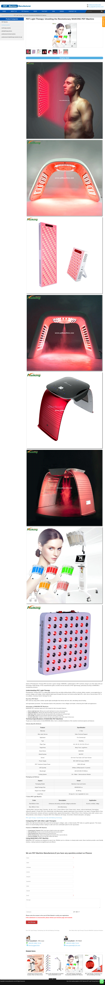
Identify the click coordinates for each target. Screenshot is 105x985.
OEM (53, 11)
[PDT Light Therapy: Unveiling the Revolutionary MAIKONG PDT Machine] (74, 972)
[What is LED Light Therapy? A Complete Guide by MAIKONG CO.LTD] (54, 972)
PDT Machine (25, 11)
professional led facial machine (9, 34)
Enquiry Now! (64, 58)
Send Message (31, 922)
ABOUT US (14, 11)
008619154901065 (95, 5)
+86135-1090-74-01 (34, 943)
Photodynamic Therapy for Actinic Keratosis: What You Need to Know (35, 974)
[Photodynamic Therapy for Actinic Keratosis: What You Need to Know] (35, 972)
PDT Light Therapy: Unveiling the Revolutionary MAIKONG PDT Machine (74, 974)
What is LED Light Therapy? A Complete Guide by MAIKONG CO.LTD (54, 974)
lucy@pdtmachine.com (96, 7)
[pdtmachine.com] (17, 8)
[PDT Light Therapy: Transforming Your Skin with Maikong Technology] (93, 972)
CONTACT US (72, 11)
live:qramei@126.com (73, 945)
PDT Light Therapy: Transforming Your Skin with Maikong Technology (44, 817)
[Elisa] (28, 939)
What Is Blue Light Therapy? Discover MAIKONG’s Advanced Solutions (86, 930)
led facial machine (9, 15)
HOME (4, 11)
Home (3, 15)
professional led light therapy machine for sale (12, 37)
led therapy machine (6, 28)
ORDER (62, 11)
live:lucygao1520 (34, 945)
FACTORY (44, 11)
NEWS (35, 11)
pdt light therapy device (7, 31)
